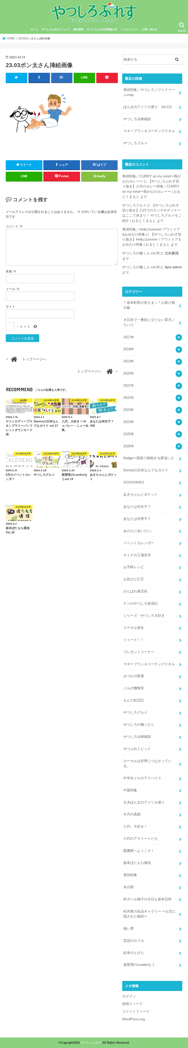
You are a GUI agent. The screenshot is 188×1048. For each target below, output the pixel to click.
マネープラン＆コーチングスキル (149, 131)
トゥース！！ (133, 640)
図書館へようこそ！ (138, 851)
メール (12, 289)
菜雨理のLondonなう (139, 965)
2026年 (128, 446)
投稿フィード (132, 1004)
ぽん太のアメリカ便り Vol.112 (147, 107)
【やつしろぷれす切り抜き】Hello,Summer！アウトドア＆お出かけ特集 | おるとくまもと (152, 239)
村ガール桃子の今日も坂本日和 (147, 899)
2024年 (128, 422)
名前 (11, 271)
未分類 (128, 887)
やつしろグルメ (135, 143)
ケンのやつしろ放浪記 (140, 603)
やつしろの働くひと (138, 724)
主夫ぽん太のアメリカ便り (144, 802)
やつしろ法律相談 (137, 119)
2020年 (128, 373)
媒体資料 (78, 29)
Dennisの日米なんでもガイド (145, 470)
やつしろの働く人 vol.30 (141, 253)
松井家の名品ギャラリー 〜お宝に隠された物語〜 (149, 914)
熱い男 (128, 928)
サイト (10, 306)
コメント (14, 226)
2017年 (128, 337)
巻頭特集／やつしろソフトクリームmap (149, 92)
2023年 (128, 410)
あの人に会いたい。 (138, 531)
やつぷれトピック (137, 749)
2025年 (128, 434)
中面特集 (130, 790)
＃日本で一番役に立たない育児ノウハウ (149, 322)
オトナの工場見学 (137, 555)
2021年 (128, 385)
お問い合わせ (149, 29)
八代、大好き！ (135, 826)
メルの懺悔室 (133, 688)
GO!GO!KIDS (133, 482)
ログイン (129, 996)
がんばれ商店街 (135, 591)
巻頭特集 (130, 875)
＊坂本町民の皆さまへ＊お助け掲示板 (149, 305)
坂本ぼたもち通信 (137, 863)
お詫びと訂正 (133, 579)
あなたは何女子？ (137, 506)
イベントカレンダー (138, 543)
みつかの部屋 (133, 676)
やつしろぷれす (91, 1042)
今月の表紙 (132, 814)
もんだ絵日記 (133, 700)
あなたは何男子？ (137, 519)
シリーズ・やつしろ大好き (144, 615)
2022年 (128, 397)
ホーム (34, 29)
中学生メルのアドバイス (142, 778)
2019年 (128, 361)
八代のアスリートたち (140, 838)
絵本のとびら (133, 953)
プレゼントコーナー (138, 652)
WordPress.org (133, 1019)
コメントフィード (136, 1011)
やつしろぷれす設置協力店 (102, 29)
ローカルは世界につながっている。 (147, 763)
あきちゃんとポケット (140, 494)
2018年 (128, 349)
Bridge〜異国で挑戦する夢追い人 (148, 458)
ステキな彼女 (133, 628)
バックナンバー (129, 29)
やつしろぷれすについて (56, 29)
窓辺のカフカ (133, 940)
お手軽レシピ (133, 567)
